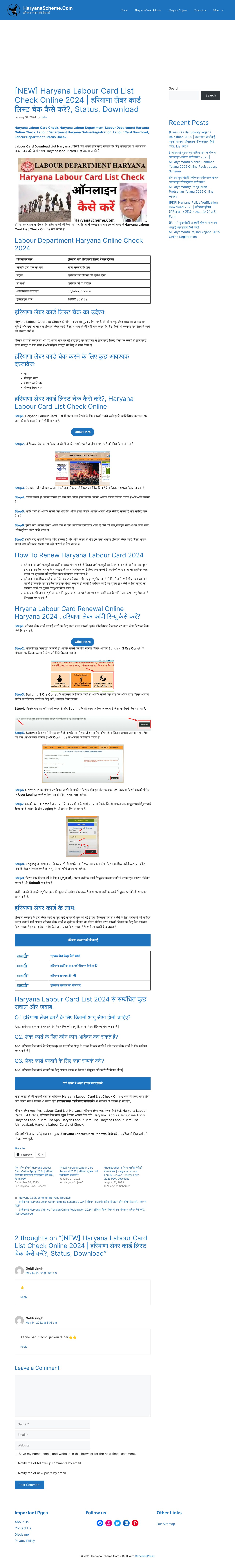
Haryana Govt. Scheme (148, 10)
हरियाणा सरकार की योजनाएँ (65, 985)
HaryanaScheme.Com (48, 8)
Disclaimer (22, 1534)
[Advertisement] (117, 47)
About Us (22, 1522)
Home (124, 10)
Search (174, 88)
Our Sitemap (166, 1524)
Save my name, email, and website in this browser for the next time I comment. (77, 1454)
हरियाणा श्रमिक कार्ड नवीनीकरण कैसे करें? (74, 966)
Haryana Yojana (178, 10)
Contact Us (23, 1528)
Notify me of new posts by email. (42, 1473)
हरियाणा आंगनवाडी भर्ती (63, 975)
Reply (23, 1296)
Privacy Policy (25, 1541)
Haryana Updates (60, 1197)
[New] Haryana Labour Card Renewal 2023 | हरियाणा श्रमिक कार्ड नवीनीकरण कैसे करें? (78, 1171)
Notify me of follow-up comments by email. (50, 1463)
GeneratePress (145, 1556)
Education (200, 10)
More (216, 10)
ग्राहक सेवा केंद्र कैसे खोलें (65, 956)
